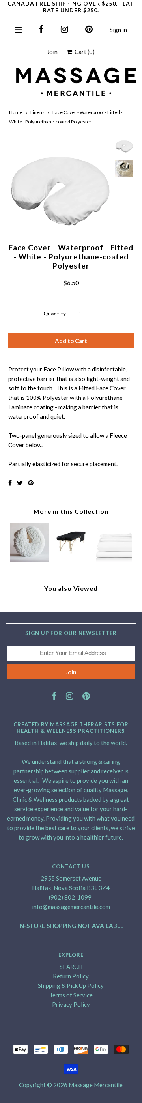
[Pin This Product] (31, 482)
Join (52, 51)
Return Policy (71, 976)
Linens (37, 112)
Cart (83, 51)
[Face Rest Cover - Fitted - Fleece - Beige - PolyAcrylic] (29, 559)
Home (15, 112)
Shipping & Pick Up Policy (71, 985)
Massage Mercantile (96, 1084)
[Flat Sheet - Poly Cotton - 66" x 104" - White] (112, 559)
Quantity (54, 313)
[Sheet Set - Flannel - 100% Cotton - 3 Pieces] (70, 559)
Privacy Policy (71, 1004)
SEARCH (71, 966)
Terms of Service (71, 994)
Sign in (118, 29)
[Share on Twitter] (20, 482)
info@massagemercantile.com (71, 906)
